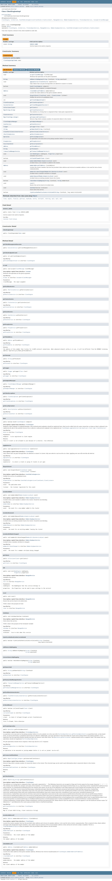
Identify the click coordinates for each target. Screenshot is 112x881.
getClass (22, 198)
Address (5, 91)
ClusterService (8, 114)
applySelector (34, 81)
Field (12, 6)
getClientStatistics (36, 110)
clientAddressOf (35, 91)
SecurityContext (8, 143)
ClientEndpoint (37, 86)
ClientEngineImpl (8, 60)
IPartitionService (9, 134)
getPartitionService (36, 134)
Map (4, 110)
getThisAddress (34, 146)
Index (32, 1)
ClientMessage (103, 20)
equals (10, 198)
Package (9, 1)
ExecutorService (8, 105)
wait (53, 198)
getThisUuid (33, 148)
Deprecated (27, 1)
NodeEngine (36, 154)
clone (4, 198)
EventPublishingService (26, 20)
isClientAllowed (35, 158)
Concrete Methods (33, 69)
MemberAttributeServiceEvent (54, 171)
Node (16, 60)
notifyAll (41, 198)
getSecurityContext (36, 143)
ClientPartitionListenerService (13, 131)
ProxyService (7, 141)
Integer (15, 117)
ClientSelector (43, 81)
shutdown (32, 187)
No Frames (26, 4)
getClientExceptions (36, 102)
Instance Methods (19, 69)
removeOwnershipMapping (37, 180)
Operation (6, 136)
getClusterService (35, 114)
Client (13, 107)
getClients (33, 107)
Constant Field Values (10, 219)
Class (38, 126)
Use (18, 1)
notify (35, 198)
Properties (51, 154)
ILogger (5, 126)
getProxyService (35, 141)
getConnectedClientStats (37, 117)
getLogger (33, 126)
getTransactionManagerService (39, 151)
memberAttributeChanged (37, 171)
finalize (15, 198)
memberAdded (33, 161)
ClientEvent (38, 20)
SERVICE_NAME (34, 44)
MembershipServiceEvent (45, 161)
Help (36, 1)
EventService (7, 124)
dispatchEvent (34, 95)
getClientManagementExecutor (39, 105)
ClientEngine (6, 20)
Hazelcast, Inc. (13, 879)
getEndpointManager (36, 121)
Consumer (96, 20)
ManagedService (58, 20)
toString (47, 198)
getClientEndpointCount (37, 100)
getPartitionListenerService (39, 131)
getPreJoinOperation (36, 136)
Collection (6, 107)
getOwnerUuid (34, 129)
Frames (20, 4)
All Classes (35, 4)
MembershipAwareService (71, 20)
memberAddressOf (35, 165)
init (31, 154)
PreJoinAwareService (86, 20)
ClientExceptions (8, 102)
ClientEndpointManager (10, 121)
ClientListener (46, 20)
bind (31, 86)
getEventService (35, 124)
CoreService (14, 20)
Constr (17, 6)
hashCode (28, 198)
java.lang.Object (6, 14)
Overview (3, 1)
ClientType (9, 117)
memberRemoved (34, 176)
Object (9, 26)
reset (31, 183)
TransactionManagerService (11, 151)
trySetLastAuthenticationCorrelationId (42, 192)
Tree (21, 1)
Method (22, 6)
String (10, 44)
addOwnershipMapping (36, 79)
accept (32, 74)
